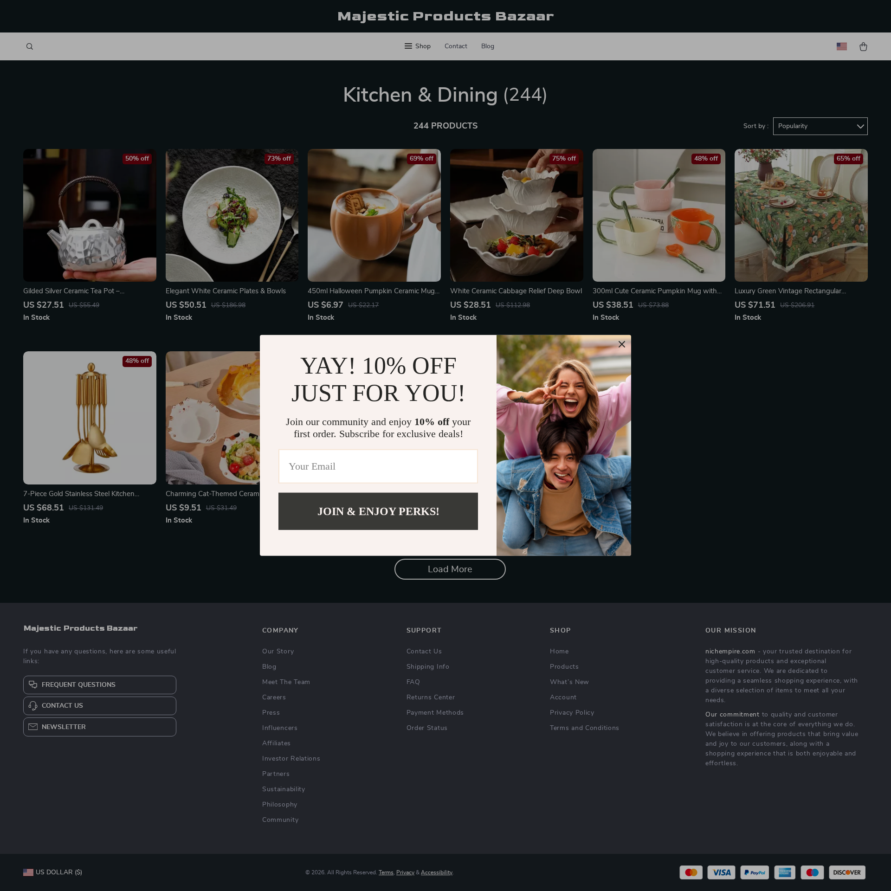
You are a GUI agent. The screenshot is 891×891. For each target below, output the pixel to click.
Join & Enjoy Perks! (378, 511)
